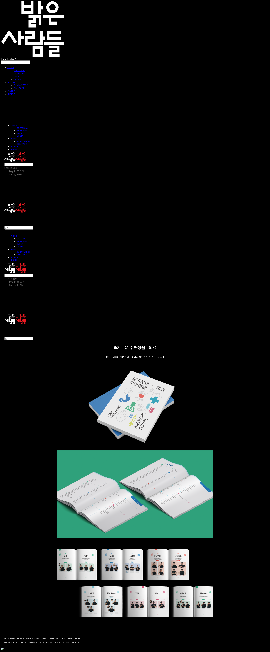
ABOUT (11, 82)
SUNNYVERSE (21, 85)
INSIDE (11, 94)
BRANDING (19, 73)
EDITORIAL (19, 70)
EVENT (17, 76)
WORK (11, 67)
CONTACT (19, 88)
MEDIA (17, 79)
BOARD (11, 91)
